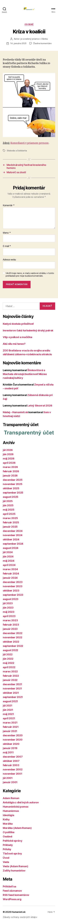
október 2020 (11, 743)
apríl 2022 (9, 667)
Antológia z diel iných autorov (21, 802)
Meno (7, 233)
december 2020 (13, 735)
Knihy (6, 819)
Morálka (8, 823)
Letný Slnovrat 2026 (39, 405)
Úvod (6, 857)
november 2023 (12, 586)
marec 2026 (10, 467)
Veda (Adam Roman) (15, 866)
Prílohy (7, 849)
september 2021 (13, 697)
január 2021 (10, 731)
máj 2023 (8, 611)
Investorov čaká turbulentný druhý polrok (28, 330)
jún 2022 (8, 658)
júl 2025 (8, 501)
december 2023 (13, 582)
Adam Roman (11, 798)
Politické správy (12, 840)
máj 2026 (8, 458)
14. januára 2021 (18, 43)
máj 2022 (8, 662)
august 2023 (10, 599)
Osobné (29, 24)
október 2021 (11, 692)
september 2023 (13, 594)
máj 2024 (8, 560)
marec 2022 (10, 671)
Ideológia (8, 815)
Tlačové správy (12, 853)
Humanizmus (11, 810)
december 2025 (13, 479)
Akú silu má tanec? (14, 343)
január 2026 (10, 475)
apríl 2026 (9, 462)
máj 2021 (8, 714)
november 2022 (12, 637)
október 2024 (11, 539)
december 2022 (12, 633)
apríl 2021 (9, 718)
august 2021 (10, 701)
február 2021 (11, 726)
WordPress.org (12, 899)
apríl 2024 (9, 565)
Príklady (8, 844)
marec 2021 (10, 722)
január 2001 (10, 782)
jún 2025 (8, 505)
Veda (6, 862)
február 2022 (11, 675)
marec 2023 (10, 620)
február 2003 (11, 765)
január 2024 (10, 577)
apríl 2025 (9, 513)
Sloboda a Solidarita (17, 150)
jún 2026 (8, 454)
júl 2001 (8, 777)
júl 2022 (8, 654)
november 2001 (12, 773)
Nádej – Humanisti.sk (15, 412)
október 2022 (11, 641)
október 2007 (11, 760)
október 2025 (11, 488)
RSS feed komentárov (16, 894)
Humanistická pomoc (16, 806)
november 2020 (13, 739)
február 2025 (11, 522)
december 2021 (12, 684)
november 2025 (12, 484)
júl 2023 (8, 603)
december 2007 (13, 756)
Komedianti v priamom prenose (29, 143)
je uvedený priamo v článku (34, 38)
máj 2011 (8, 752)
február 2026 (11, 471)
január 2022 (10, 680)
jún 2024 (8, 556)
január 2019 (10, 748)
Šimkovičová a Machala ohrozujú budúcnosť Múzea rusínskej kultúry (25, 374)
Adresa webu (9, 259)
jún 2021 (8, 709)
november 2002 (13, 769)
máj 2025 (8, 509)
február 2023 (11, 624)
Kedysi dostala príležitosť (18, 323)
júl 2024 (8, 552)
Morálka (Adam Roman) (17, 827)
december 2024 (13, 530)
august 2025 (10, 496)
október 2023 (11, 590)
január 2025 (10, 526)
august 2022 (10, 650)
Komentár (8, 205)
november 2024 (12, 535)
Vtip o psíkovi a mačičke (17, 337)
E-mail (7, 246)
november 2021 (12, 688)
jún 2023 (8, 607)
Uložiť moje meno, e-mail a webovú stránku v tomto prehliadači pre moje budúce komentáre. (30, 274)
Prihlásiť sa (9, 886)
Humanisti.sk (18, 912)
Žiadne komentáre (42, 43)
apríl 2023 (9, 616)
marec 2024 (10, 569)
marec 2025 (10, 518)
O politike (8, 832)
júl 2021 (7, 705)
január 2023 (10, 628)
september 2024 (13, 543)
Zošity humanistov (14, 870)
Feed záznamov (12, 890)
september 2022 (13, 645)
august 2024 (10, 547)
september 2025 (13, 492)
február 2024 (11, 573)
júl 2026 (8, 450)
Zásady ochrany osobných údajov (20, 917)
